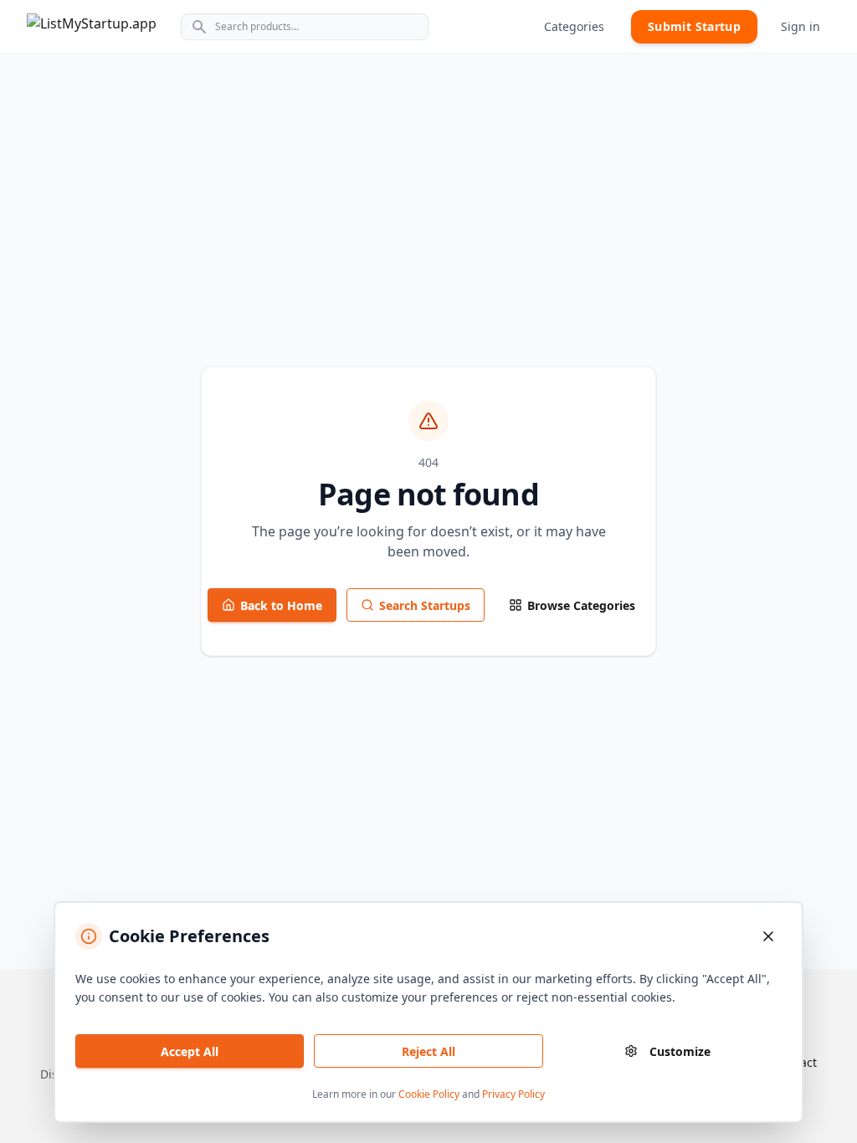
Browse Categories (581, 605)
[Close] (768, 936)
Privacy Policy (513, 1094)
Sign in (800, 26)
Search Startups (424, 605)
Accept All (189, 1051)
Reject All (428, 1051)
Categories (574, 26)
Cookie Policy (428, 1094)
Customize (680, 1051)
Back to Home (281, 605)
